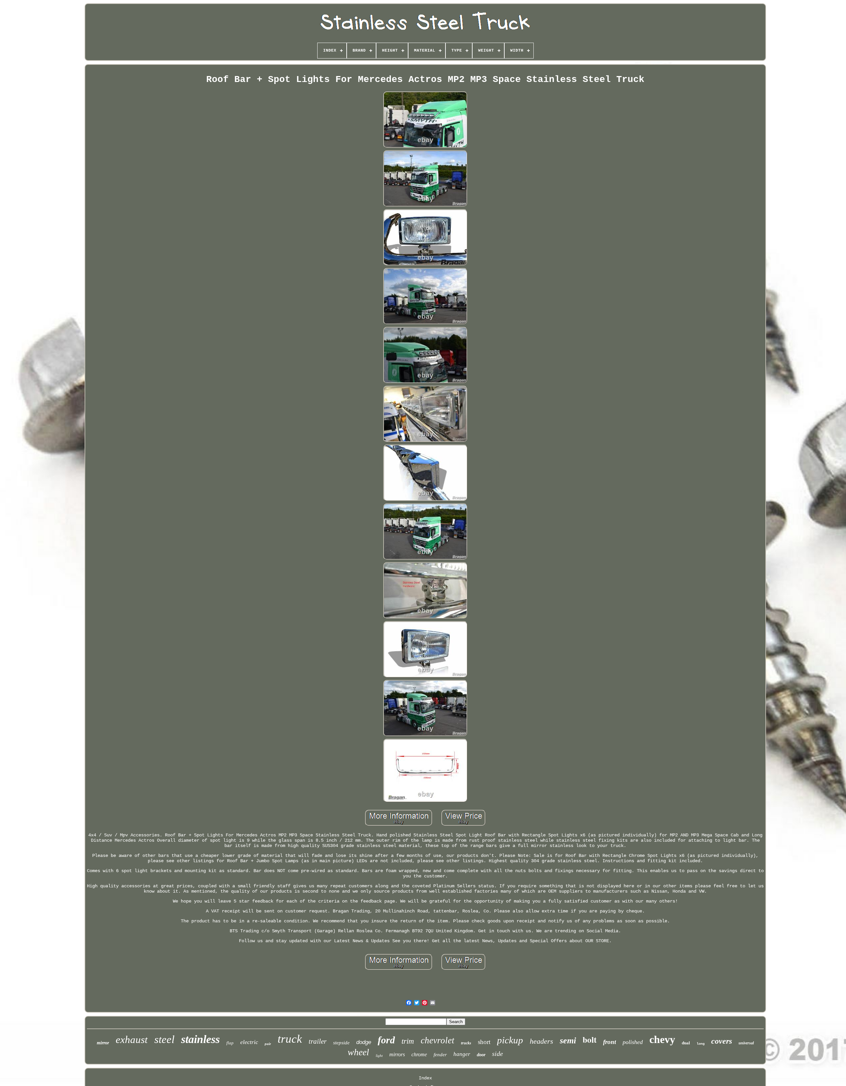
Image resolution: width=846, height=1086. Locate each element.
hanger (461, 1054)
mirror (103, 1042)
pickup (510, 1040)
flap (230, 1042)
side (497, 1053)
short (484, 1041)
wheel (358, 1052)
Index (425, 1078)
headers (541, 1041)
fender (440, 1054)
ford (386, 1039)
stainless (200, 1039)
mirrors (397, 1054)
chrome (419, 1054)
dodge (363, 1042)
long (701, 1044)
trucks (466, 1043)
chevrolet (437, 1040)
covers (721, 1041)
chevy (662, 1039)
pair (268, 1044)
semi (568, 1040)
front (609, 1041)
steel (164, 1039)
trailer (318, 1041)
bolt (589, 1039)
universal (746, 1043)
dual (686, 1042)
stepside (341, 1042)
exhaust (132, 1039)
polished (633, 1042)
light (379, 1056)
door (481, 1054)
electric (249, 1042)
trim (408, 1041)
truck (290, 1038)
